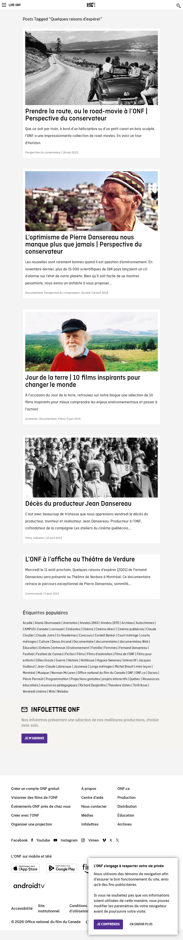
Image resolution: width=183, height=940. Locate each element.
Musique (43, 673)
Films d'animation (99, 654)
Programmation (57, 679)
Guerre (60, 660)
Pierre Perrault (33, 679)
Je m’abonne (34, 738)
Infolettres (89, 824)
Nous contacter (94, 806)
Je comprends (108, 924)
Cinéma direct (105, 629)
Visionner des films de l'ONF (34, 797)
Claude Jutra (45, 635)
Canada (42, 629)
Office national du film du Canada (101, 673)
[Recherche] (179, 6)
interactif (129, 660)
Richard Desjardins (92, 685)
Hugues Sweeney (109, 660)
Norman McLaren (63, 673)
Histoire (73, 660)
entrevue (58, 648)
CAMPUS (29, 629)
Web (52, 691)
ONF (130, 673)
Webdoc (63, 691)
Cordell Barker (105, 635)
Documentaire (83, 642)
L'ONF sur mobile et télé (31, 856)
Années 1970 (110, 623)
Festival (28, 654)
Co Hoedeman (67, 635)
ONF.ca (140, 673)
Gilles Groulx (45, 660)
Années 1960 (89, 623)
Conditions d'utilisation (79, 908)
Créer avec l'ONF (25, 815)
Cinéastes (73, 629)
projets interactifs (114, 679)
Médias (87, 815)
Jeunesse (80, 667)
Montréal (29, 673)
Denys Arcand (61, 642)
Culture (44, 642)
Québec (134, 679)
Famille (96, 648)
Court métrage (128, 635)
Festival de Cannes (49, 654)
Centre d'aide (92, 797)
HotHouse (87, 660)
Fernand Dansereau (133, 648)
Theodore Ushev (119, 685)
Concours (86, 635)
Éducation (30, 648)
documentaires (107, 642)
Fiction (70, 654)
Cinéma (87, 629)
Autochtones (145, 623)
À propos (88, 789)
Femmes (110, 648)
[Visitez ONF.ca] (99, 5)
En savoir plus (141, 924)
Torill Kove (140, 685)
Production (126, 797)
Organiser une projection (31, 824)
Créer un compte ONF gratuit (35, 789)
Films (81, 654)
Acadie (28, 623)
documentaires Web (134, 642)
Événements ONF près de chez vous (41, 806)
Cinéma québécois (131, 629)
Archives (127, 623)
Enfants (44, 648)
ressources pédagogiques (59, 685)
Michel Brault (124, 667)
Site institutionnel (49, 908)
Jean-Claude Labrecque (54, 667)
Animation (70, 623)
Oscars (153, 673)
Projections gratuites (85, 679)
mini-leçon (143, 667)
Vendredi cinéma (34, 691)
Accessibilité (22, 908)
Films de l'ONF (124, 654)
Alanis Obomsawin (48, 623)
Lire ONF (15, 5)
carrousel (57, 629)
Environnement (78, 648)
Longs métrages (101, 667)
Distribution (127, 806)
